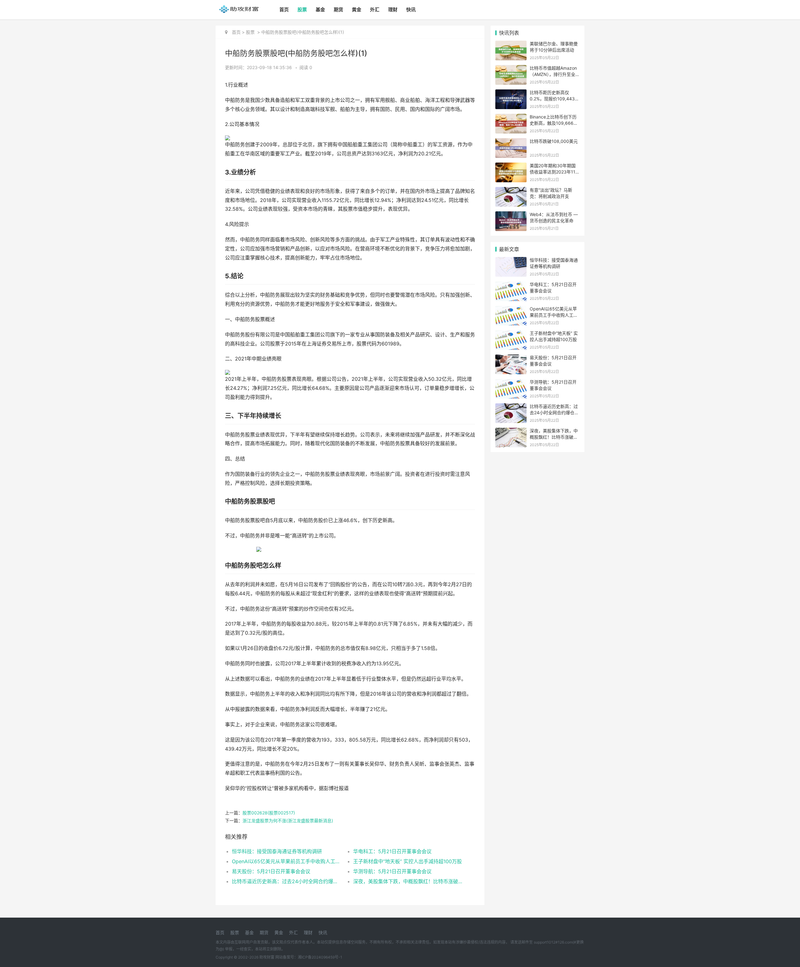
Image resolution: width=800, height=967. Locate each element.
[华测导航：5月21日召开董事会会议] (511, 382)
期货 (338, 10)
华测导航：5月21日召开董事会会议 (392, 871)
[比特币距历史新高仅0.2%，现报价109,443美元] (511, 93)
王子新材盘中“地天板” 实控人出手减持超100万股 (407, 861)
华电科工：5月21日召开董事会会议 (392, 851)
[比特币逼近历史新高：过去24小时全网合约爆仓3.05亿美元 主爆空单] (511, 407)
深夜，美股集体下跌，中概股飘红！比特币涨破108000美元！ (407, 881)
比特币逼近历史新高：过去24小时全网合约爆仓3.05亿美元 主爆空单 (286, 881)
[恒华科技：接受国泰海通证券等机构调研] (511, 261)
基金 (320, 10)
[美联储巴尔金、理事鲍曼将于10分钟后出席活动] (511, 44)
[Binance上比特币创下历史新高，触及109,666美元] (511, 117)
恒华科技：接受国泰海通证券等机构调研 (277, 851)
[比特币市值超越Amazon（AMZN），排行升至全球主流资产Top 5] (511, 69)
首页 (284, 10)
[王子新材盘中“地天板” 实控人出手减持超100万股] (511, 334)
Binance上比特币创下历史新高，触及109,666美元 (554, 123)
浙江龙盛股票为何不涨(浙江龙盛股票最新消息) (287, 820)
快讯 (411, 10)
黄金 (356, 10)
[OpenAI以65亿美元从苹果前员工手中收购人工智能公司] (511, 309)
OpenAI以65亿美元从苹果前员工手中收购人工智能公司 (286, 861)
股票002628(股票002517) (268, 812)
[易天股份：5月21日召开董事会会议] (511, 358)
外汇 (374, 10)
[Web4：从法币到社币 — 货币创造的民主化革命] (511, 215)
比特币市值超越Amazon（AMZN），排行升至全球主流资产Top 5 (555, 74)
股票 (302, 10)
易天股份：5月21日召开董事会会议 (271, 871)
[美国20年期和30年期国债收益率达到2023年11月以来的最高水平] (511, 166)
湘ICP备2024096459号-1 (320, 957)
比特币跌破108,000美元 (554, 141)
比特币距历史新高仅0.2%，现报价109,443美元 (554, 98)
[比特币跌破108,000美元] (511, 142)
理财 (393, 10)
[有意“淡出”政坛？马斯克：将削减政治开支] (511, 191)
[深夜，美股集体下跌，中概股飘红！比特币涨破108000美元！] (511, 431)
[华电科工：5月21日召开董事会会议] (511, 285)
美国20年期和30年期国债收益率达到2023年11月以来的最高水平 (555, 171)
